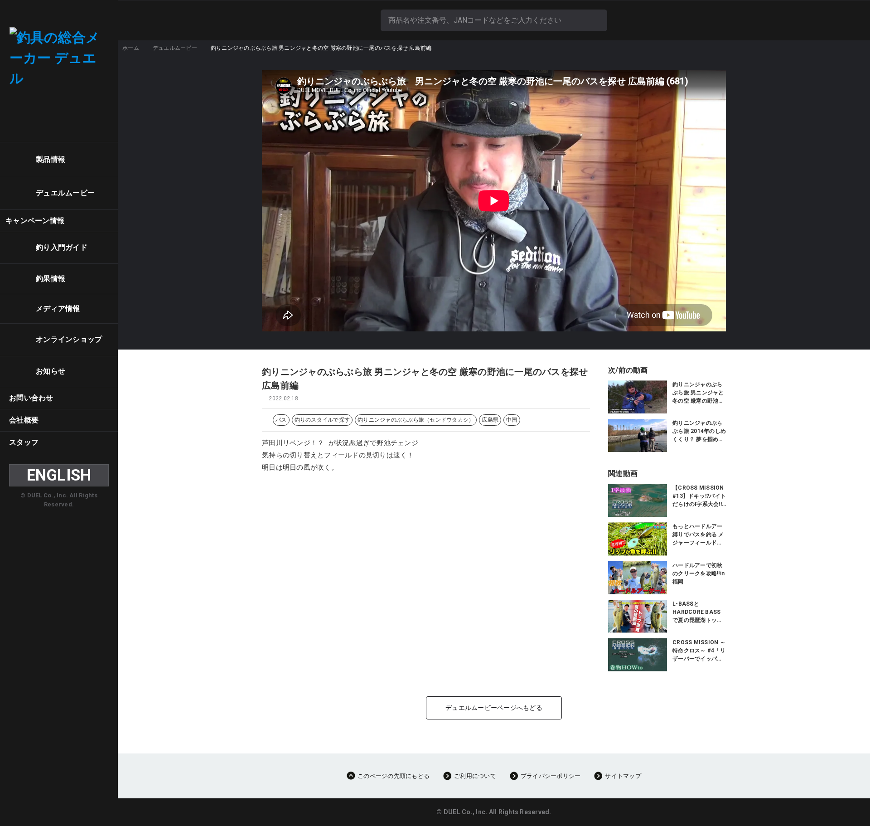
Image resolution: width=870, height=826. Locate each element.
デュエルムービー (175, 48)
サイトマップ (623, 776)
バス (281, 420)
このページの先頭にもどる (394, 776)
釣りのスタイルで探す (322, 420)
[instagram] (64, 106)
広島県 (490, 420)
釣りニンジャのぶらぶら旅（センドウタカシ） (416, 420)
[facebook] (29, 105)
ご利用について (475, 776)
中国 (511, 420)
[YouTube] (90, 106)
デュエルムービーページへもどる (493, 707)
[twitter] (47, 106)
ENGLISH (59, 475)
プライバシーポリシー (551, 776)
